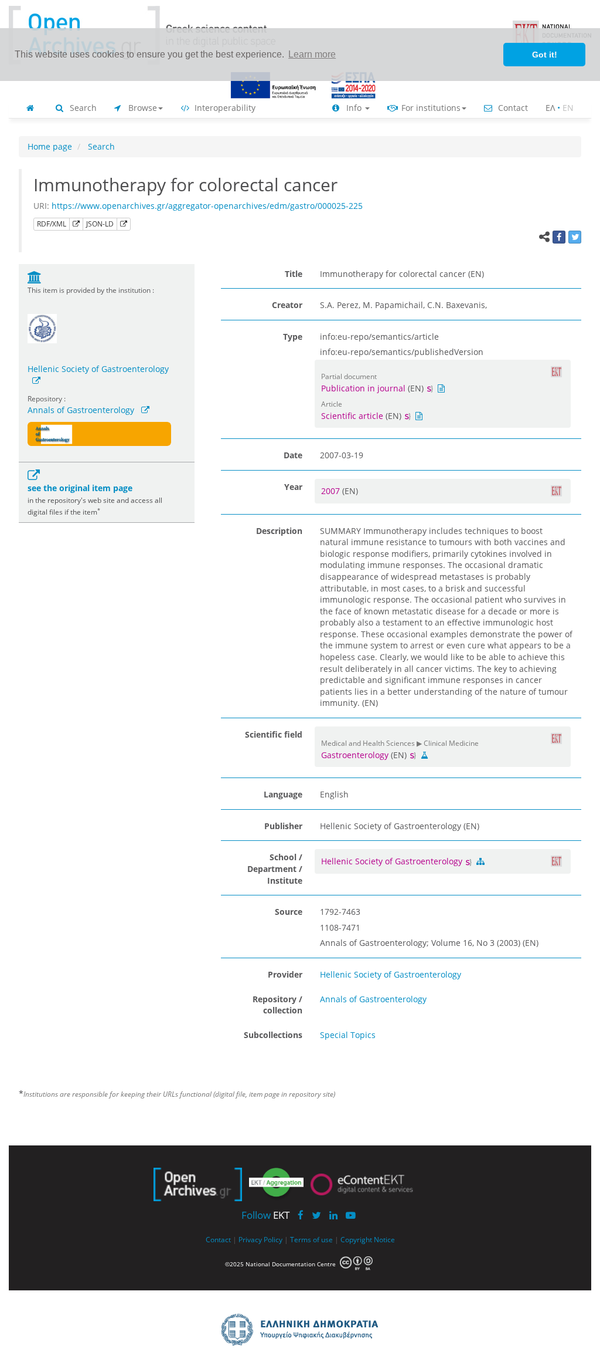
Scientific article (352, 415)
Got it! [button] (544, 54)
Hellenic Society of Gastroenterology (98, 368)
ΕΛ (550, 107)
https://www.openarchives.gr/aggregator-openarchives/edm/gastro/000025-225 (207, 205)
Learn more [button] (312, 54)
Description (279, 530)
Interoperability (223, 107)
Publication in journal (363, 388)
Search (82, 107)
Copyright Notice (367, 1239)
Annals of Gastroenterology (81, 409)
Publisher (283, 825)
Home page (50, 146)
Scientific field (273, 734)
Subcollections (273, 1034)
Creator (287, 304)
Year (293, 486)
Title (293, 273)
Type (292, 336)
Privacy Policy (260, 1239)
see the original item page (80, 487)
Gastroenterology (354, 754)
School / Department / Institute (274, 868)
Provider (285, 974)
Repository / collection (277, 1004)
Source (288, 911)
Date (293, 455)
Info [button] (354, 107)
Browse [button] (141, 107)
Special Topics (348, 1034)
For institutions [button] (430, 107)
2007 (331, 490)
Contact (512, 107)
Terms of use (311, 1239)
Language (283, 794)
